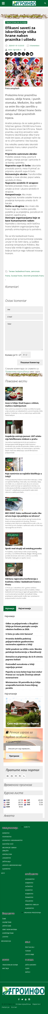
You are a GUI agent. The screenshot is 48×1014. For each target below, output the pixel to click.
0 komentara (34, 45)
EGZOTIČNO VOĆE (7, 844)
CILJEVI (27, 968)
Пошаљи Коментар (30, 362)
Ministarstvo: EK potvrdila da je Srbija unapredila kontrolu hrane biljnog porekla (23, 685)
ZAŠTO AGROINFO (30, 965)
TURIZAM (28, 951)
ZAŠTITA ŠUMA (6, 926)
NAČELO (27, 972)
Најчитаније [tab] (24, 608)
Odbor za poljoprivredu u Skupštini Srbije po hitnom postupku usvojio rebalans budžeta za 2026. (22, 626)
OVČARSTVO (29, 886)
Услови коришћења (23, 1004)
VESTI (3, 873)
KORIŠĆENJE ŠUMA (8, 933)
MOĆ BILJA (5, 968)
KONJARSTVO (29, 894)
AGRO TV (27, 827)
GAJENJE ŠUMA (6, 922)
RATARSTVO (5, 833)
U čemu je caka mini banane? (19, 634)
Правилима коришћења (17, 371)
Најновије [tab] (9, 608)
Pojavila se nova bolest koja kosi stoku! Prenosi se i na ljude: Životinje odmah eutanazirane (24, 675)
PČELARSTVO (29, 901)
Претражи (14, 756)
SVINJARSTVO (29, 883)
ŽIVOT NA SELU (29, 947)
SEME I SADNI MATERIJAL (9, 929)
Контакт (14, 1007)
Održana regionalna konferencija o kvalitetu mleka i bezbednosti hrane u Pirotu (23, 582)
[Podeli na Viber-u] (27, 54)
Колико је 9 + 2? (13, 355)
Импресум (5, 1007)
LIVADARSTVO (6, 858)
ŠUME (4, 919)
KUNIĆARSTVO (29, 908)
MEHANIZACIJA (6, 941)
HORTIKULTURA (7, 854)
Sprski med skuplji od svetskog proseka (23, 548)
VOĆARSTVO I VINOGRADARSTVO (12, 840)
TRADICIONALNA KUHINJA (10, 965)
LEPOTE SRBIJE (29, 954)
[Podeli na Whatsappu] (23, 54)
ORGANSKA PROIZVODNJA (32, 913)
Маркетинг (37, 1004)
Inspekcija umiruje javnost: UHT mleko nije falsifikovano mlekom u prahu (23, 437)
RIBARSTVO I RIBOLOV (32, 905)
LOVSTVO (5, 937)
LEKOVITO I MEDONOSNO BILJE (11, 865)
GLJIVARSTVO (6, 869)
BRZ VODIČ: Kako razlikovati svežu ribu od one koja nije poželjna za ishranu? (23, 514)
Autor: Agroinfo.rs (14, 50)
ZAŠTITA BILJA (6, 862)
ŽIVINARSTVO (29, 897)
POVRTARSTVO (6, 837)
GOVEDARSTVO (29, 879)
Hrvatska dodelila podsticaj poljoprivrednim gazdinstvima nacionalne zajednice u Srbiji (20, 641)
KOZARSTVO (29, 890)
